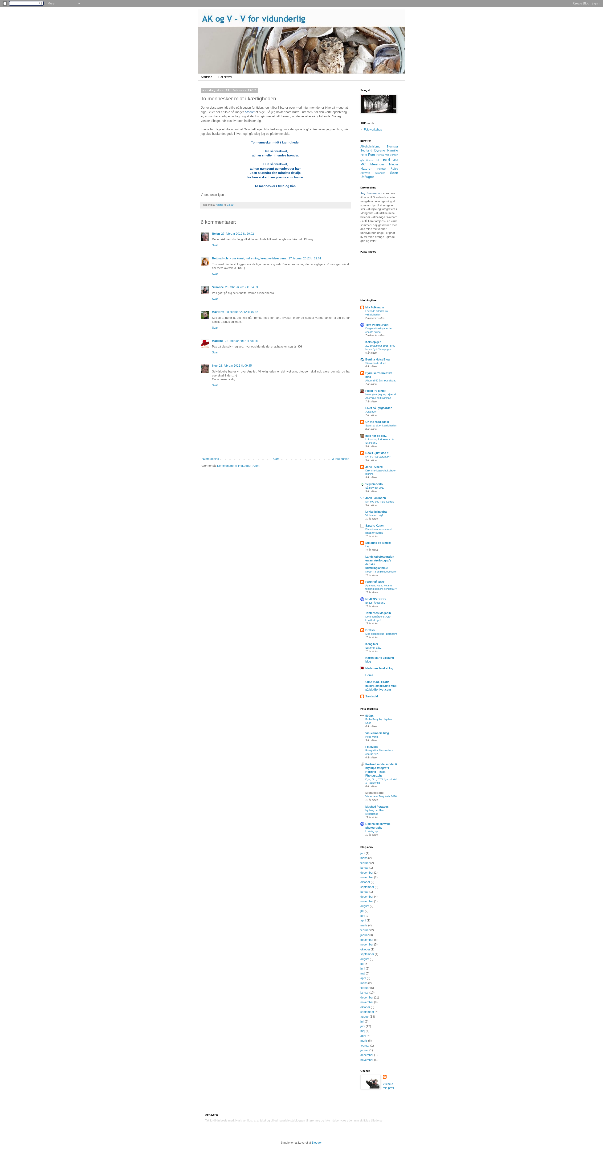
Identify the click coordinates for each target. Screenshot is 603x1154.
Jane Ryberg (374, 467)
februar (365, 863)
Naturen (366, 168)
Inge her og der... (376, 436)
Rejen (216, 233)
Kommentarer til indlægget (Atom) (238, 465)
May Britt (218, 312)
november (366, 877)
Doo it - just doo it (376, 453)
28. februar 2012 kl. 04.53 (241, 287)
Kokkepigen (373, 342)
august (364, 906)
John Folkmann (375, 498)
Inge (215, 365)
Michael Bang (374, 792)
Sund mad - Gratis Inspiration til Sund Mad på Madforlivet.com (380, 685)
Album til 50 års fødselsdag (380, 380)
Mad (395, 160)
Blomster (392, 146)
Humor (369, 160)
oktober (365, 882)
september (367, 887)
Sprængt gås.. (373, 647)
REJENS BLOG (375, 599)
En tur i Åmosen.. (375, 602)
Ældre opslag (340, 459)
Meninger (377, 164)
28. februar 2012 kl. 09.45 (235, 365)
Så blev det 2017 (374, 487)
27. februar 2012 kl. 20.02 (237, 233)
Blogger (317, 1142)
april (363, 920)
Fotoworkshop (373, 129)
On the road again (377, 422)
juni (362, 853)
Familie (392, 150)
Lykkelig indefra (376, 511)
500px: (370, 715)
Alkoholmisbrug (370, 146)
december (366, 872)
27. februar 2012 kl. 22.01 (305, 258)
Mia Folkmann (374, 307)
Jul (377, 160)
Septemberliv (374, 484)
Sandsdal (371, 696)
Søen (394, 173)
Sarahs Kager (374, 525)
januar (364, 867)
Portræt (381, 168)
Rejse (394, 168)
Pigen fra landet (375, 391)
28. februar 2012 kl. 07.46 (242, 312)
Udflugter (367, 177)
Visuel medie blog (377, 733)
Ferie (363, 154)
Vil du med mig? (374, 515)
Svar (215, 245)
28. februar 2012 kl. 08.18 (241, 341)
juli (362, 911)
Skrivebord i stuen (375, 363)
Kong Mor (371, 644)
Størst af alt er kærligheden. (381, 425)
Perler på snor (374, 582)
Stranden (380, 173)
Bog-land (366, 150)
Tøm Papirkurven (376, 325)
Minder (393, 164)
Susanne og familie (378, 542)
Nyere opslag (210, 459)
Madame (218, 341)
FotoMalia (371, 747)
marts (363, 858)
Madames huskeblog (379, 668)
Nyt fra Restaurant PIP (378, 456)
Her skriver (225, 77)
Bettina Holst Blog (377, 359)
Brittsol (370, 630)
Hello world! (372, 736)
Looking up (371, 831)
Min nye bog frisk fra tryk (379, 501)
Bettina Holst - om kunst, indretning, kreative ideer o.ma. (249, 258)
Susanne (218, 287)
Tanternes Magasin (378, 613)
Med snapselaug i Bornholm (381, 633)
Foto (371, 154)
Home (369, 675)
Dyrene (379, 150)
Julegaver (371, 411)
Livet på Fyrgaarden (378, 408)
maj (362, 973)
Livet (385, 159)
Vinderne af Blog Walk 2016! (381, 796)
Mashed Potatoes (377, 806)
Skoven (365, 173)
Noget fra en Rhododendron (381, 571)
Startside (206, 77)
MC (363, 164)
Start (276, 459)
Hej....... (369, 546)
